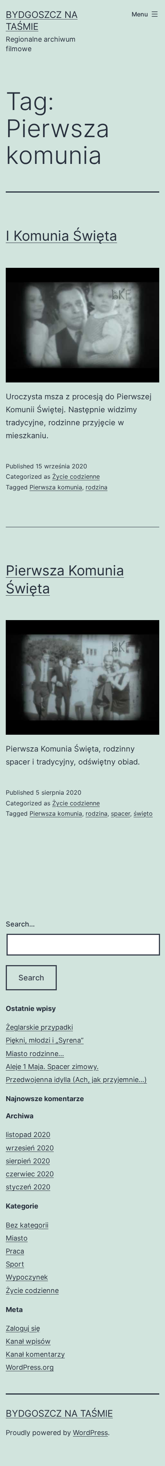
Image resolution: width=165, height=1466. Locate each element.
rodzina (96, 487)
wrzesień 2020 (30, 1148)
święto (143, 813)
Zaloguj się (23, 1328)
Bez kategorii (27, 1225)
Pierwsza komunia (56, 487)
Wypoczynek (27, 1277)
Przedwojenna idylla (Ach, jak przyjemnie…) (76, 1080)
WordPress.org (30, 1367)
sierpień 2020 (28, 1161)
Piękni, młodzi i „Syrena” (45, 1040)
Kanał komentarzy (35, 1354)
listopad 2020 (28, 1135)
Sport (15, 1264)
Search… (20, 924)
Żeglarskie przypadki (39, 1027)
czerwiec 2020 (30, 1174)
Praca (15, 1251)
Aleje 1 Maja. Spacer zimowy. (52, 1067)
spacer (120, 813)
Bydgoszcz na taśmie (59, 1413)
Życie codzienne (76, 476)
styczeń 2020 (28, 1187)
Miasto (17, 1238)
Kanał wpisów (28, 1341)
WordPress (90, 1433)
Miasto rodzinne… (35, 1054)
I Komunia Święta (61, 235)
